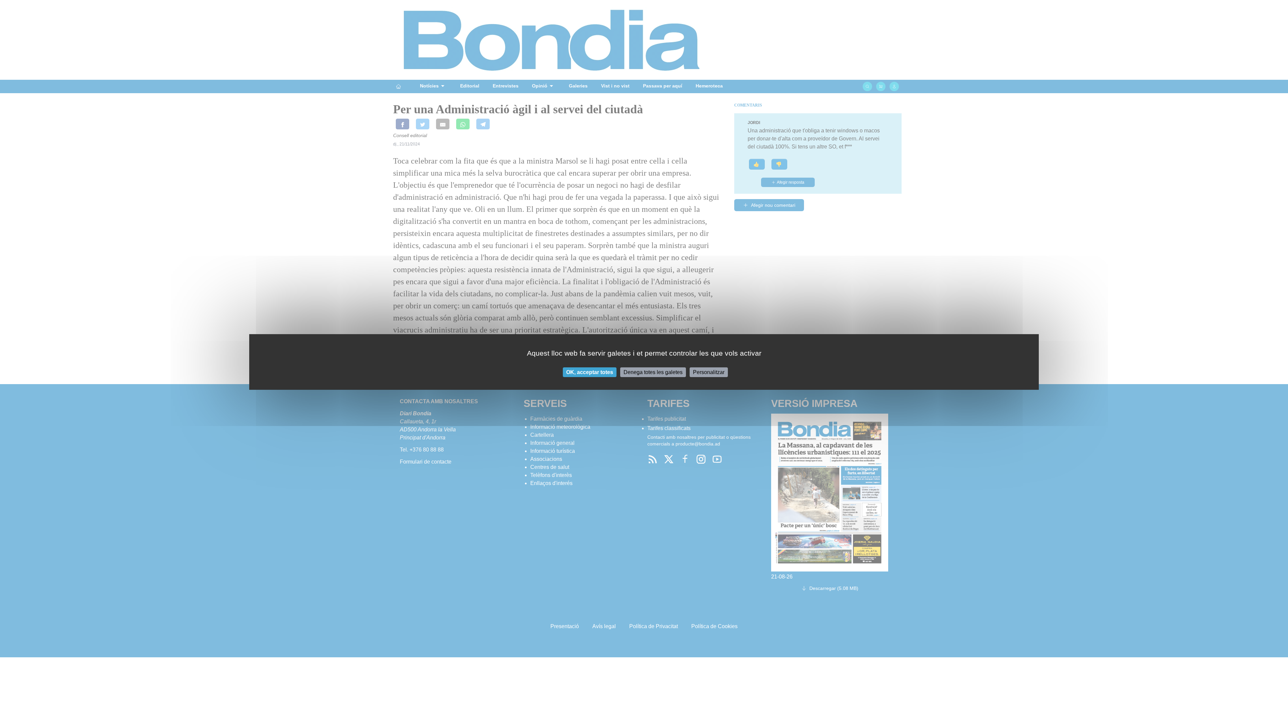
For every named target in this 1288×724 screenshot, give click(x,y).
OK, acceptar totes (589, 372)
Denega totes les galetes (653, 372)
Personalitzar (708, 372)
